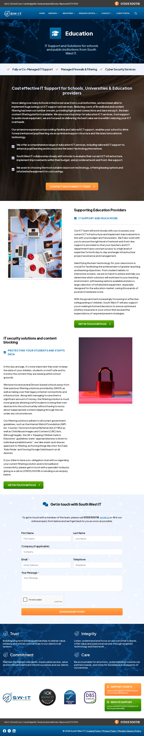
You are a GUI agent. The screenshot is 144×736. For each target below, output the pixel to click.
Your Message (29, 572)
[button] (136, 13)
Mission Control (87, 13)
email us (104, 517)
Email (24, 559)
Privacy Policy (110, 731)
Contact (105, 13)
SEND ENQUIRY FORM (72, 611)
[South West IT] (13, 13)
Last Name (79, 533)
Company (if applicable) (35, 546)
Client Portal (123, 13)
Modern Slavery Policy (129, 731)
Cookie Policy (94, 731)
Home (42, 13)
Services (52, 13)
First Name (27, 533)
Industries (68, 13)
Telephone (79, 559)
